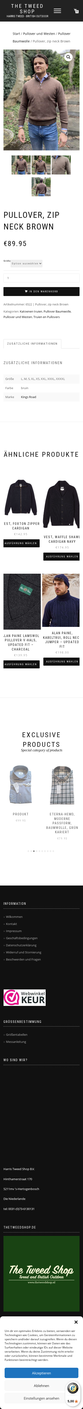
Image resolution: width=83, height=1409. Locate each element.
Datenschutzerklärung (21, 945)
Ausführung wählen (21, 543)
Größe (7, 261)
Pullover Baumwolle (57, 311)
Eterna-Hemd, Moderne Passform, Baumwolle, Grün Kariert (62, 823)
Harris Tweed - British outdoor (27, 16)
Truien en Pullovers (46, 317)
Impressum (14, 931)
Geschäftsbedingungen (22, 938)
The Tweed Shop (27, 8)
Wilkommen (14, 917)
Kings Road (28, 397)
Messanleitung (16, 1042)
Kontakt (11, 924)
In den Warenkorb (43, 291)
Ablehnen (41, 1385)
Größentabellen (16, 1035)
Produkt (21, 814)
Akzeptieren (41, 1373)
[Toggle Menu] (57, 10)
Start (16, 33)
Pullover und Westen (39, 33)
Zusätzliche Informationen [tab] (32, 343)
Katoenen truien (31, 311)
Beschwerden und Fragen (23, 959)
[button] (76, 1322)
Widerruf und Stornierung (23, 952)
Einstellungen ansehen (41, 1398)
